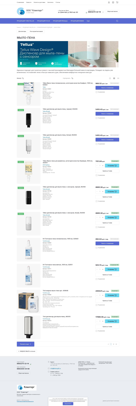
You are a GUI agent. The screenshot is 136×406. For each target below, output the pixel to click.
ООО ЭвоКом (46, 165)
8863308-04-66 (23, 369)
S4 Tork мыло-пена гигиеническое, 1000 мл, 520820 (60, 239)
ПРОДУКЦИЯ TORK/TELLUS (29, 27)
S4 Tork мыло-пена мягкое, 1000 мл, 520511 (57, 264)
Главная (19, 27)
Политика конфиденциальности (25, 401)
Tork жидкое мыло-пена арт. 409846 (55, 290)
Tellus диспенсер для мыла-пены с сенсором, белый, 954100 (64, 213)
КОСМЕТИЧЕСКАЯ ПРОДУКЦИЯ (44, 27)
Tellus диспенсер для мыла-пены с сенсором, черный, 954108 (64, 187)
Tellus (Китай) (46, 111)
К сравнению (101, 92)
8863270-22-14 (94, 12)
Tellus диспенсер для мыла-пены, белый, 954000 (60, 135)
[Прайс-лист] (118, 78)
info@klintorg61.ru (55, 368)
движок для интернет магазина (111, 400)
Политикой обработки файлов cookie (76, 401)
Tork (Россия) (46, 241)
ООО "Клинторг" (34, 10)
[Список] (114, 78)
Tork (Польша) (46, 319)
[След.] (116, 344)
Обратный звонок (112, 11)
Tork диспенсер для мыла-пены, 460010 (56, 316)
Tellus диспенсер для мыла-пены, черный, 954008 (60, 109)
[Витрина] (110, 78)
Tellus (44, 87)
